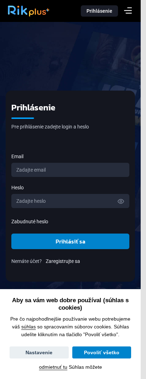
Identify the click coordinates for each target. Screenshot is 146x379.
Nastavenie (39, 352)
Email (17, 156)
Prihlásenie (99, 11)
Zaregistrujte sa (63, 261)
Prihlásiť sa (70, 241)
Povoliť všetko (101, 352)
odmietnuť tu (53, 367)
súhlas (28, 326)
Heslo (17, 187)
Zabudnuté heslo (29, 221)
